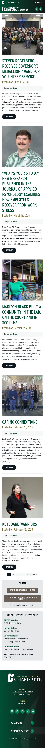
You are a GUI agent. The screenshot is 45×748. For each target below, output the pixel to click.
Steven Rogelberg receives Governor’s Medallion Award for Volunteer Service (21, 68)
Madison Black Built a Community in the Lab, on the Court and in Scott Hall (21, 314)
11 (27, 575)
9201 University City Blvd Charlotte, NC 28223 (22, 693)
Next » (34, 575)
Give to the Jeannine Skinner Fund (22, 590)
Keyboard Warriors (19, 524)
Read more (9, 117)
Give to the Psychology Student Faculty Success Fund (22, 598)
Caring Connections (19, 422)
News (15, 88)
